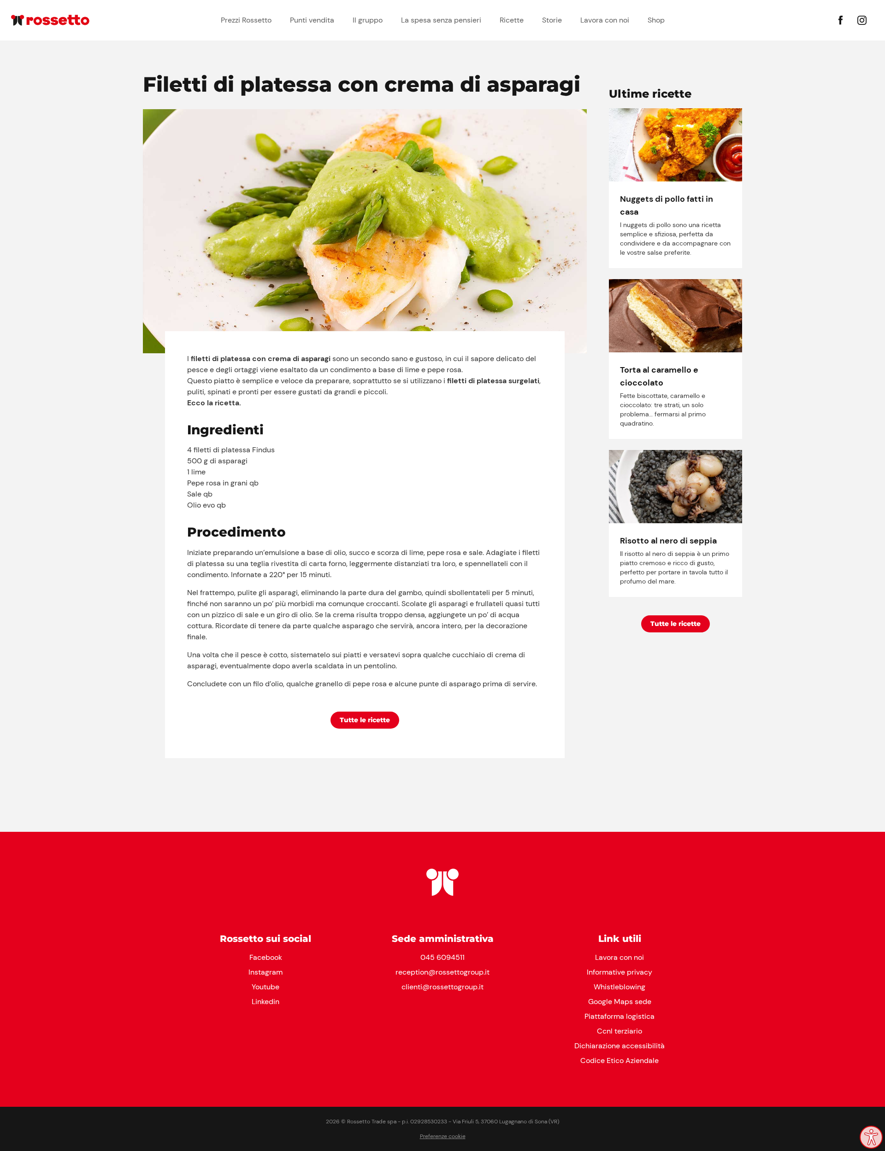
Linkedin (265, 1001)
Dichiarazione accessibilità (619, 1046)
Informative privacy (619, 972)
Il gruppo (368, 20)
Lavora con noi (604, 20)
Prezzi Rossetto (246, 20)
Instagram (265, 972)
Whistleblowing (619, 987)
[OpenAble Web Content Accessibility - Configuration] (871, 1137)
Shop (656, 20)
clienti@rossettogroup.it (442, 987)
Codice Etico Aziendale (619, 1060)
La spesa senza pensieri (441, 20)
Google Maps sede (619, 1001)
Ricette (512, 20)
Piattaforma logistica (619, 1016)
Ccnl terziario (619, 1031)
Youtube (265, 987)
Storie (552, 20)
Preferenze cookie (443, 1136)
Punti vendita (312, 20)
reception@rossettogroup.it (442, 972)
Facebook (265, 957)
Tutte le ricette (365, 720)
